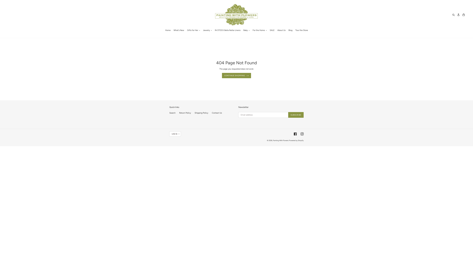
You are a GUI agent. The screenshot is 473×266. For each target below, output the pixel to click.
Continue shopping (234, 76)
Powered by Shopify (296, 140)
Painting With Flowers (280, 140)
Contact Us (217, 113)
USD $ (174, 134)
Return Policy (185, 113)
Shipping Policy (201, 113)
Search (172, 113)
